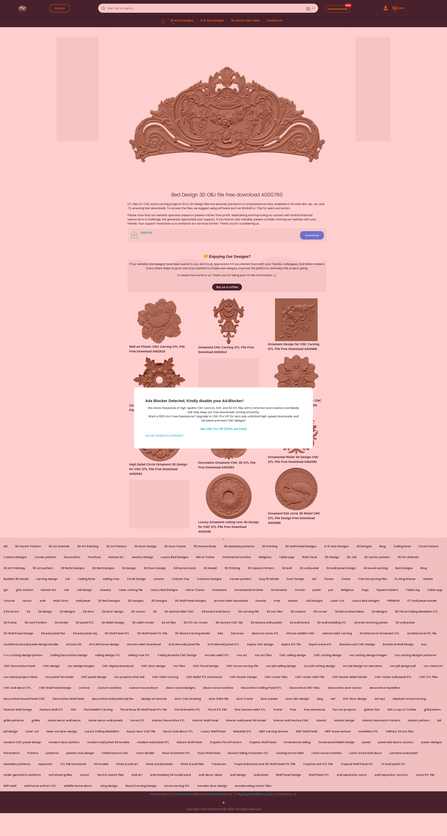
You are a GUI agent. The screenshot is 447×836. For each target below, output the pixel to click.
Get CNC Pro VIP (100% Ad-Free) (223, 429)
